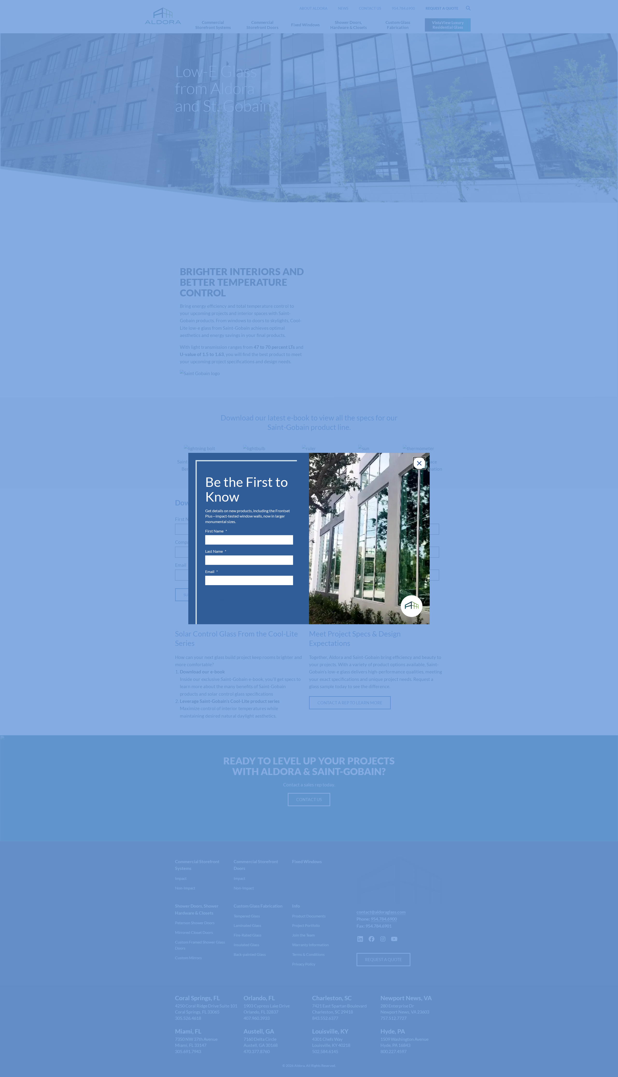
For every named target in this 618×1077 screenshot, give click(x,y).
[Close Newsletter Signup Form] (419, 463)
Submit (221, 599)
